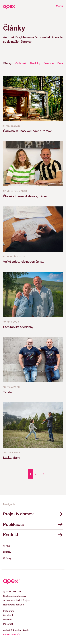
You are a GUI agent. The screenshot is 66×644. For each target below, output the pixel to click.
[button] (58, 6)
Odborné (20, 63)
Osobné (49, 63)
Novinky (35, 63)
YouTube (7, 620)
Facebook (8, 615)
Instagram (8, 611)
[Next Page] (42, 474)
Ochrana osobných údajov (16, 600)
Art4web (24, 630)
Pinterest (8, 624)
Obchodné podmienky (14, 596)
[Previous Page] (23, 474)
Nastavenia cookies (13, 605)
